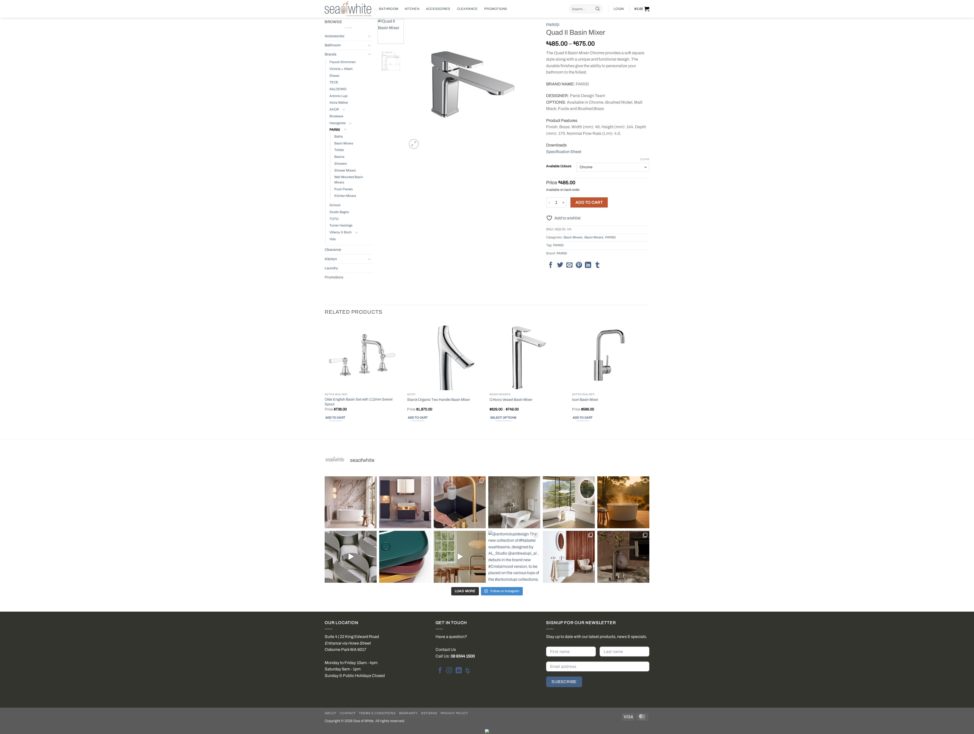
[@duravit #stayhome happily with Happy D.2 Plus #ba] (569, 557)
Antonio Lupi (338, 96)
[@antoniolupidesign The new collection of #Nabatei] (514, 557)
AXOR (334, 109)
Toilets (339, 150)
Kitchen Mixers (345, 196)
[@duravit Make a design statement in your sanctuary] (405, 502)
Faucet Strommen (342, 62)
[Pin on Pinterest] (579, 265)
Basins (339, 157)
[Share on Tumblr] (597, 265)
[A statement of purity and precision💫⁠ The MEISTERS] (351, 502)
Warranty (408, 713)
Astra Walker (338, 102)
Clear (644, 159)
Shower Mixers (345, 170)
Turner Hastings (341, 225)
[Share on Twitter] (560, 265)
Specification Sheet (563, 151)
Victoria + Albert (341, 69)
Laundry (331, 268)
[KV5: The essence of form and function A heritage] (460, 502)
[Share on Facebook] (551, 265)
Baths (338, 136)
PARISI (334, 129)
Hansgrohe (337, 123)
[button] (619, 9)
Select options (503, 417)
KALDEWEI (337, 89)
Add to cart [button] (335, 417)
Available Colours (558, 166)
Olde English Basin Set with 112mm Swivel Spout (358, 401)
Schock (335, 205)
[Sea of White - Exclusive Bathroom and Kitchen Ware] (348, 9)
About (330, 713)
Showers (340, 163)
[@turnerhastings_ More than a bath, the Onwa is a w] (623, 502)
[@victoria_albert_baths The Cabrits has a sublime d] (514, 502)
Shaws (334, 76)
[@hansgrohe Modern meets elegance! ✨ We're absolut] (623, 557)
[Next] (529, 84)
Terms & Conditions (377, 713)
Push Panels (343, 189)
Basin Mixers (343, 143)
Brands (330, 54)
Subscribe (564, 682)
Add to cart (589, 202)
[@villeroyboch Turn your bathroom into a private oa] (569, 502)
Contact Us (446, 649)
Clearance (467, 9)
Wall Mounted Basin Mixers (348, 179)
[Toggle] (369, 36)
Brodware (336, 116)
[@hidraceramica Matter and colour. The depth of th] (405, 557)
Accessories (438, 9)
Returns (429, 713)
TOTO (334, 219)
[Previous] (416, 84)
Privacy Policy (454, 713)
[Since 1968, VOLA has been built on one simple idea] (351, 557)
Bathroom (388, 9)
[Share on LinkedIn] (588, 265)
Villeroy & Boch (340, 232)
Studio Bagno (339, 212)
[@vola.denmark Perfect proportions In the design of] (460, 557)
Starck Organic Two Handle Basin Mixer (438, 400)
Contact (347, 713)
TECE (333, 82)
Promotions (495, 9)
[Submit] (597, 9)
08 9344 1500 (463, 656)
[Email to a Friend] (569, 265)
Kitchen (412, 9)
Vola (332, 239)
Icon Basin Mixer (585, 400)
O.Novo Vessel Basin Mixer (511, 400)
